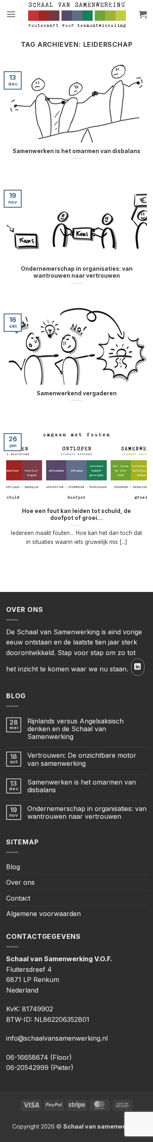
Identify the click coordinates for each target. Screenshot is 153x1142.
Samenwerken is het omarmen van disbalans (76, 151)
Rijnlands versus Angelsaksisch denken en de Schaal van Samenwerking (75, 729)
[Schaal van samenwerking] (77, 14)
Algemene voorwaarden (43, 914)
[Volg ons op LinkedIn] (137, 667)
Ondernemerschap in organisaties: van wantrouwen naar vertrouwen (77, 272)
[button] (11, 14)
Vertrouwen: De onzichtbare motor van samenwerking (81, 759)
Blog (13, 867)
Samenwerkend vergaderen (77, 393)
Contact (18, 898)
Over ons (20, 882)
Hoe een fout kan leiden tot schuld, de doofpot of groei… (76, 515)
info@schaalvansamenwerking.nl (57, 1038)
